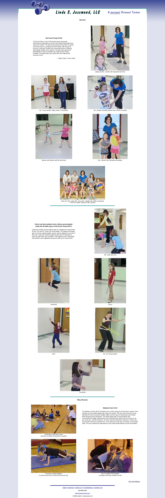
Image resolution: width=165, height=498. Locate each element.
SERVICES (71, 487)
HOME (65, 487)
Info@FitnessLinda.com (82, 493)
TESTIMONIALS (88, 487)
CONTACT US (98, 487)
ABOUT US (79, 487)
